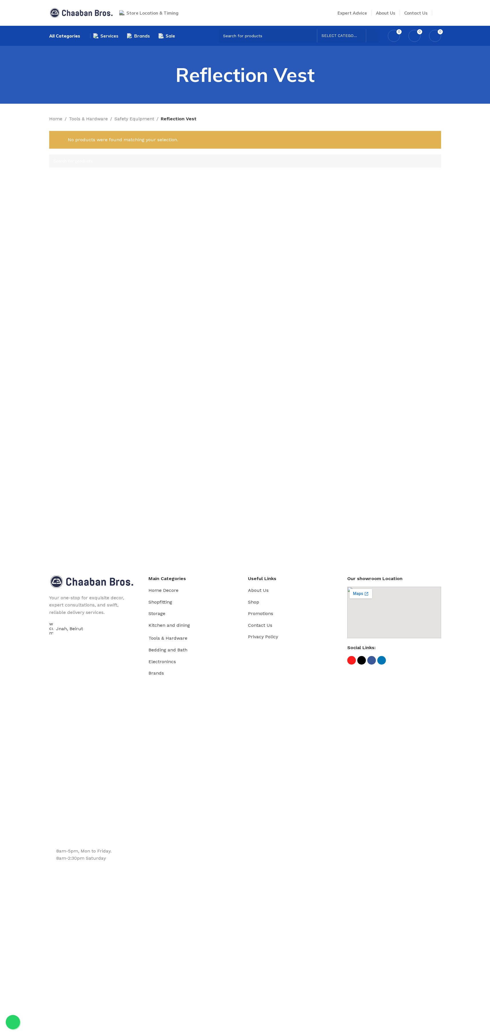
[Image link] (91, 581)
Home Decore (163, 590)
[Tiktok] (361, 660)
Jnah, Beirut (69, 628)
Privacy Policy (263, 636)
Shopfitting (160, 602)
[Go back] (168, 74)
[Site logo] (81, 12)
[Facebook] (371, 660)
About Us (258, 590)
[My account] (439, 13)
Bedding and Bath (167, 650)
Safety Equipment (134, 118)
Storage (156, 613)
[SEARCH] (372, 35)
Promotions (260, 613)
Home (55, 118)
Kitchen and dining (169, 625)
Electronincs (162, 661)
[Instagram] (351, 660)
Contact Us (260, 625)
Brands (156, 673)
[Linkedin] (381, 660)
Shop (253, 602)
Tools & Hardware (88, 118)
